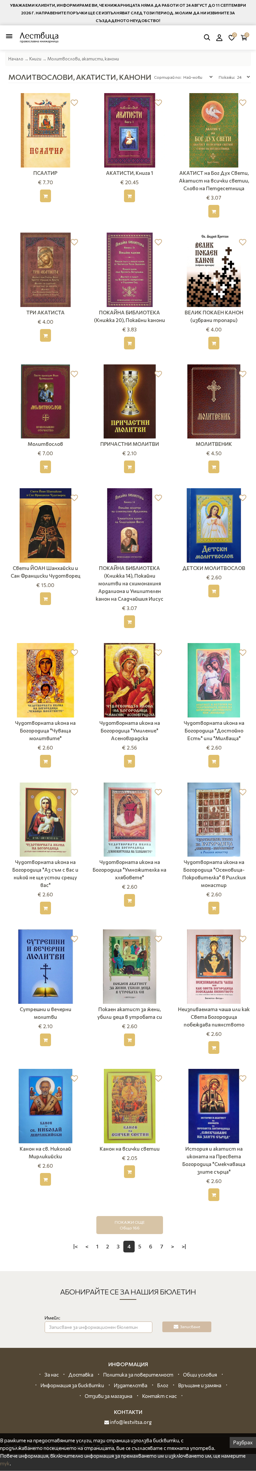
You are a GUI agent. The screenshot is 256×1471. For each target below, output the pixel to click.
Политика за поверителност (138, 1375)
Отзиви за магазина (108, 1396)
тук (5, 1463)
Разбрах (243, 1442)
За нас (51, 1375)
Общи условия (200, 1375)
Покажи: (227, 77)
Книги (35, 58)
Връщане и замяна (199, 1385)
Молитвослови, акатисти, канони (83, 58)
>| (184, 1246)
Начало (15, 58)
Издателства (130, 1385)
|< (75, 1246)
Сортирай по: (167, 77)
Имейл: (52, 1317)
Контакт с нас (159, 1396)
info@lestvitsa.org (130, 1422)
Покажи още (130, 1225)
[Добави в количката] (45, 196)
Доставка (80, 1375)
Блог (162, 1385)
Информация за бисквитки (72, 1385)
